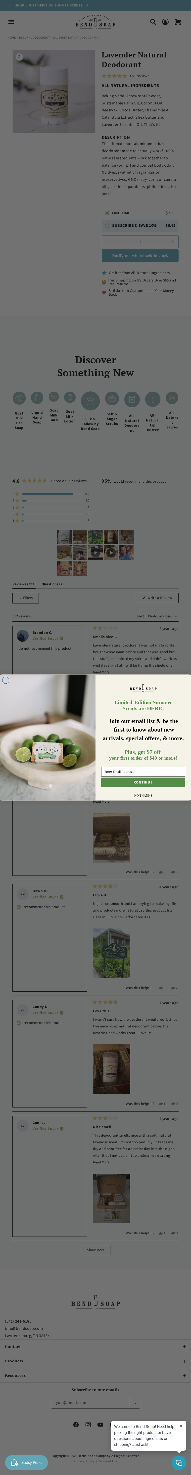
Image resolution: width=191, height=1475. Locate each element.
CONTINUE (143, 782)
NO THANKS (143, 795)
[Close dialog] (5, 680)
